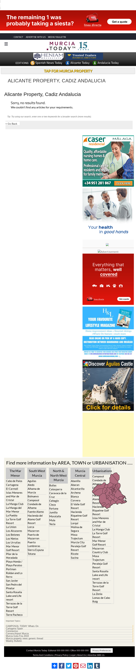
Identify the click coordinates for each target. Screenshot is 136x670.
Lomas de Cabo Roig (101, 599)
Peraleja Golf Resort (78, 548)
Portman (11, 569)
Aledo (31, 484)
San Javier (12, 580)
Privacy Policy (61, 655)
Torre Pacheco (14, 614)
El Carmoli (12, 488)
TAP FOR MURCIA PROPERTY (68, 71)
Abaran (75, 484)
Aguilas (32, 480)
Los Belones (13, 534)
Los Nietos (12, 538)
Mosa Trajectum (77, 536)
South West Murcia (37, 473)
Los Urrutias (13, 542)
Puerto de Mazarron (33, 536)
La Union (11, 526)
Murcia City (78, 542)
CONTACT (18, 37)
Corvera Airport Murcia (17, 634)
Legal (72, 655)
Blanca (75, 496)
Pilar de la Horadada (12, 555)
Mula (52, 520)
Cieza (52, 504)
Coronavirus (12, 631)
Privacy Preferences (101, 650)
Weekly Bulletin (14, 641)
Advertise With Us (95, 655)
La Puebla (11, 515)
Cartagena (12, 484)
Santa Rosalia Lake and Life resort (14, 595)
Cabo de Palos (14, 480)
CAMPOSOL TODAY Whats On (22, 626)
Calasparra (55, 489)
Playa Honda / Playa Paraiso (14, 563)
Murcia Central (80, 473)
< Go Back (11, 123)
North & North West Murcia (58, 475)
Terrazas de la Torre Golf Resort (14, 607)
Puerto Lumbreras (34, 544)
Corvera (75, 500)
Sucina (74, 557)
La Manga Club (14, 503)
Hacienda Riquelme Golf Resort (79, 515)
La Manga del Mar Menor (14, 509)
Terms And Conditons (43, 655)
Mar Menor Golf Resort (12, 548)
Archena (76, 492)
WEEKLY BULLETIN (57, 37)
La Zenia (97, 593)
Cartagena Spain (14, 629)
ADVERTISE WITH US (36, 37)
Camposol (33, 500)
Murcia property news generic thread (24, 638)
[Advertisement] (108, 435)
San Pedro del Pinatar (14, 586)
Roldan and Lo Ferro (14, 574)
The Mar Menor (15, 473)
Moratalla (55, 516)
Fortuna (53, 508)
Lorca (31, 526)
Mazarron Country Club (100, 550)
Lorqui (74, 523)
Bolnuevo (33, 496)
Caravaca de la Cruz (57, 494)
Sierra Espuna (36, 549)
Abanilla (75, 480)
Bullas (52, 485)
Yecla (52, 524)
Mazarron (33, 530)
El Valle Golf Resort (78, 506)
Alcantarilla (77, 488)
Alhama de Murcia (34, 490)
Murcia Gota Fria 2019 (17, 636)
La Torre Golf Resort (13, 521)
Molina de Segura (76, 528)
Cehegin (54, 500)
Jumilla (53, 512)
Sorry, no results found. (28, 103)
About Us (81, 655)
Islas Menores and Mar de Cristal (14, 496)
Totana (32, 553)
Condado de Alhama (34, 505)
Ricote (74, 553)
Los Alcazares (14, 530)
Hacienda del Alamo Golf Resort (35, 519)
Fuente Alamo (36, 511)
